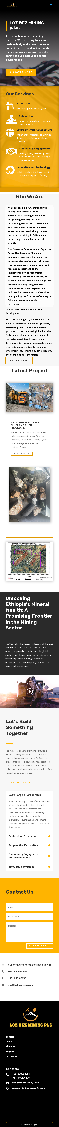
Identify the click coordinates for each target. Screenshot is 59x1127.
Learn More (19, 360)
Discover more (21, 72)
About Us (10, 1046)
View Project (22, 453)
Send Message (40, 946)
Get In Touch (21, 782)
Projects (10, 1051)
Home (9, 1041)
